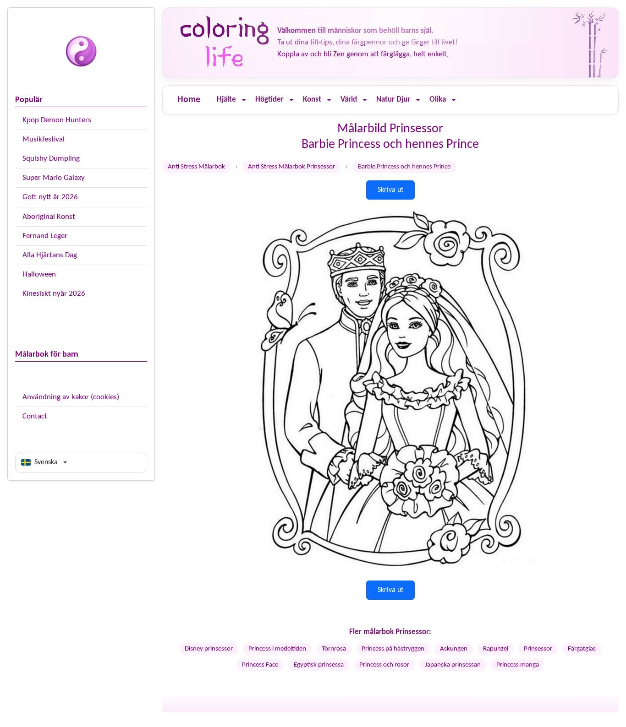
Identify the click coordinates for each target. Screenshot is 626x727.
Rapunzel (495, 649)
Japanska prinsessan (453, 665)
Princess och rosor (384, 665)
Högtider (269, 99)
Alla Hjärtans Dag (49, 255)
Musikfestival (43, 139)
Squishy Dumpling (51, 159)
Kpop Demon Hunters (56, 120)
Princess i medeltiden (277, 649)
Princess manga (517, 665)
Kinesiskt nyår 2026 (53, 294)
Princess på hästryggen (393, 649)
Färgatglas (582, 649)
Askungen (453, 649)
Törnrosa (334, 649)
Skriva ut (390, 190)
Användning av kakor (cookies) (70, 397)
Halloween (39, 274)
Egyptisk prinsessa (319, 665)
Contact (34, 416)
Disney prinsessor (209, 649)
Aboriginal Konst (48, 217)
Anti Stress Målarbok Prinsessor (291, 166)
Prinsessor (538, 649)
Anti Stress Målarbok (196, 166)
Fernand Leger (44, 236)
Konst (312, 99)
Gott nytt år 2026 (50, 197)
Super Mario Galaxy (53, 178)
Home (188, 99)
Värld (348, 99)
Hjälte (226, 99)
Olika (437, 99)
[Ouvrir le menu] (244, 100)
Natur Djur (393, 99)
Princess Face (260, 665)
